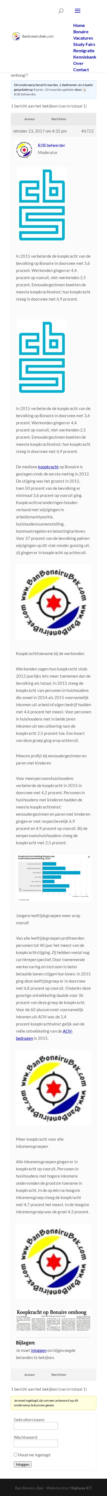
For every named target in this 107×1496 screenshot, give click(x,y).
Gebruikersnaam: (29, 1419)
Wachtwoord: (26, 1437)
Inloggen (22, 1464)
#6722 (87, 130)
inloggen (38, 1350)
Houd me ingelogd (34, 1454)
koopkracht (48, 466)
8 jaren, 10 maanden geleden (53, 89)
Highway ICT (81, 1488)
